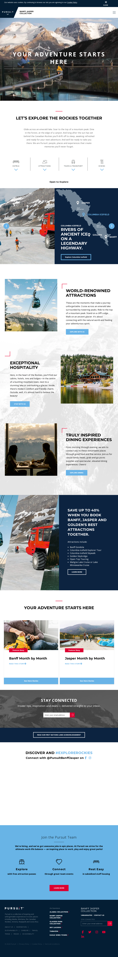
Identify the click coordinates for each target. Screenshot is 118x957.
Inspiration (21, 927)
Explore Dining (76, 473)
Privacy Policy (24, 944)
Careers (24, 930)
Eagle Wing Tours (58, 935)
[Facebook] (82, 932)
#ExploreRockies (74, 753)
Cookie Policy (72, 2)
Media (16, 934)
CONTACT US (99, 915)
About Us (9, 927)
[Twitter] (89, 932)
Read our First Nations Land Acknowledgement (59, 735)
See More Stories (31, 681)
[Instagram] (96, 932)
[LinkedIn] (82, 936)
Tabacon (54, 931)
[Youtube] (103, 932)
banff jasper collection (56, 917)
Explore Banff (71, 257)
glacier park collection (56, 923)
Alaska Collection (59, 912)
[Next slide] (112, 226)
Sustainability (11, 930)
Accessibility (28, 934)
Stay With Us (20, 404)
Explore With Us (77, 332)
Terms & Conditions (52, 944)
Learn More (77, 572)
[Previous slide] (6, 226)
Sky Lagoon (55, 927)
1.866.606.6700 (86, 915)
